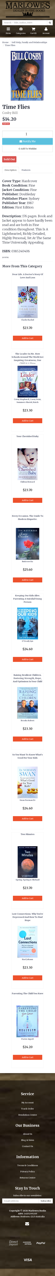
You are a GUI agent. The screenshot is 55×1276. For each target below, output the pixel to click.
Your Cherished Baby (28, 436)
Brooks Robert (27, 720)
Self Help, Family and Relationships (29, 42)
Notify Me (29, 141)
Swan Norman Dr (27, 800)
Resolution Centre (27, 1115)
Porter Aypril (27, 1039)
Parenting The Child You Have (27, 993)
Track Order (27, 1108)
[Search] (50, 22)
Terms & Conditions (27, 1165)
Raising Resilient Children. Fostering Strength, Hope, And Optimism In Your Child (27, 678)
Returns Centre (27, 1177)
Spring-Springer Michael (27, 880)
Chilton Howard (27, 482)
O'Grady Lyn (27, 641)
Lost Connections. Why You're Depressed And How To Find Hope (27, 917)
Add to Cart (27, 338)
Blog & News (27, 1140)
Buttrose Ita (27, 561)
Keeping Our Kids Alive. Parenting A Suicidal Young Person (27, 598)
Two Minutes (27, 834)
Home (5, 42)
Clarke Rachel (27, 320)
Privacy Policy (27, 1171)
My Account (27, 1102)
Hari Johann (27, 959)
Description (11, 170)
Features (26, 170)
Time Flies (10, 45)
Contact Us (27, 1146)
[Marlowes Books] (27, 9)
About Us (27, 1134)
